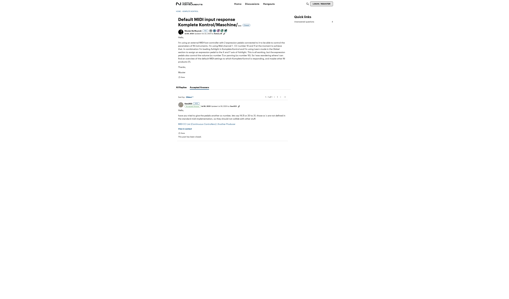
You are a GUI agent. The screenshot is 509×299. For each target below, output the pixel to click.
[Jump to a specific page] (285, 97)
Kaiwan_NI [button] (218, 33)
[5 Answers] (222, 31)
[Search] (307, 3)
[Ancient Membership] (218, 31)
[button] (180, 32)
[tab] (181, 87)
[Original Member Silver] (210, 31)
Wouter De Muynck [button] (193, 31)
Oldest (189, 97)
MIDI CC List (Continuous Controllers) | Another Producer (206, 124)
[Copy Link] (224, 33)
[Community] (189, 3)
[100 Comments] (225, 31)
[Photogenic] (214, 31)
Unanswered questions (313, 22)
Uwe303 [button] (188, 103)
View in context (185, 129)
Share (181, 77)
